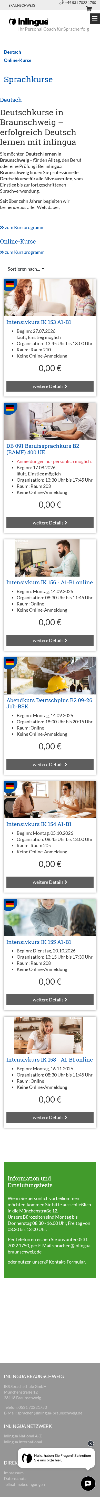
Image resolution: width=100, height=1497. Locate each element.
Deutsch (11, 99)
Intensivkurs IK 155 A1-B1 (38, 941)
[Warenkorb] (87, 9)
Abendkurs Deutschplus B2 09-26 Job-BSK (49, 703)
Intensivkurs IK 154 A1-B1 (39, 824)
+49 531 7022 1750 (80, 3)
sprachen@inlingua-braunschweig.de (49, 1412)
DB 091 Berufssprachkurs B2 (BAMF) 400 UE (42, 449)
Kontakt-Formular (67, 1262)
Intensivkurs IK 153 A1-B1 (38, 322)
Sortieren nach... (24, 269)
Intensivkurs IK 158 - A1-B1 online (49, 1059)
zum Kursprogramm (24, 227)
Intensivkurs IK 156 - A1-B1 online (49, 582)
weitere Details (48, 386)
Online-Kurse (18, 241)
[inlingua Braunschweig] (28, 22)
